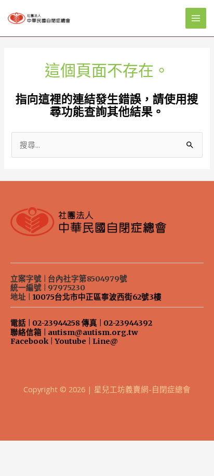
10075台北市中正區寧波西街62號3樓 (97, 297)
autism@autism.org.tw (93, 332)
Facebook (29, 341)
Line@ (105, 341)
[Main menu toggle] (195, 18)
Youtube (70, 341)
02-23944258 (56, 323)
